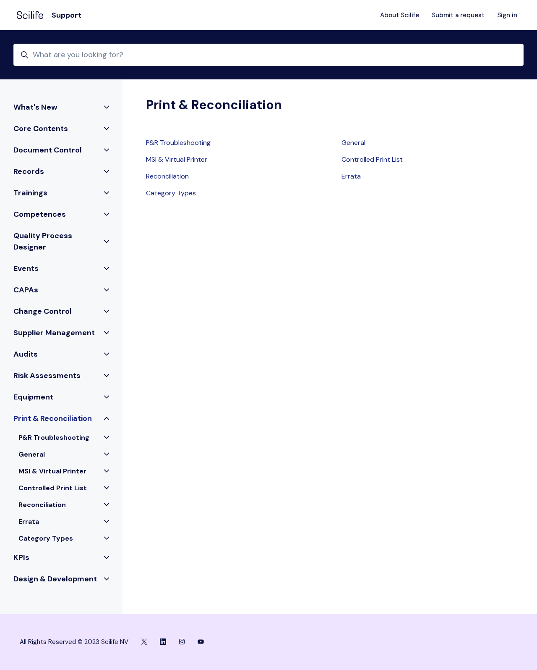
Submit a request (458, 15)
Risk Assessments (47, 375)
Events (26, 268)
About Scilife (399, 15)
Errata (351, 176)
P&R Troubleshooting (178, 142)
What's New (35, 107)
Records (28, 171)
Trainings (30, 193)
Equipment (33, 397)
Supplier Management (54, 333)
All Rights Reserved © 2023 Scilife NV (74, 642)
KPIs (21, 557)
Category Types (171, 193)
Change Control (42, 311)
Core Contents (40, 128)
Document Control (47, 150)
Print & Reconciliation (52, 418)
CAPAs (25, 290)
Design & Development (55, 579)
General (353, 142)
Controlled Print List (372, 159)
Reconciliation (167, 176)
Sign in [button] (507, 15)
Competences (39, 214)
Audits (25, 354)
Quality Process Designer (42, 241)
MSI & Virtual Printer (176, 159)
